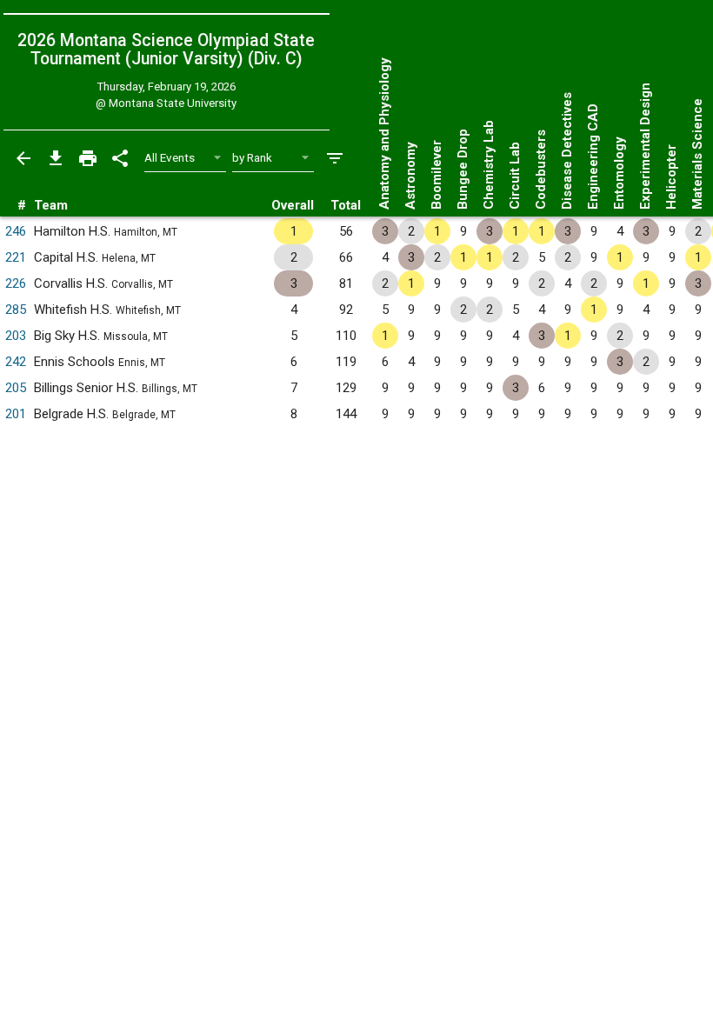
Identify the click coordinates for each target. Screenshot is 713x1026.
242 (15, 362)
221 (15, 257)
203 (15, 335)
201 (15, 414)
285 (15, 309)
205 (15, 388)
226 (15, 283)
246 (15, 231)
